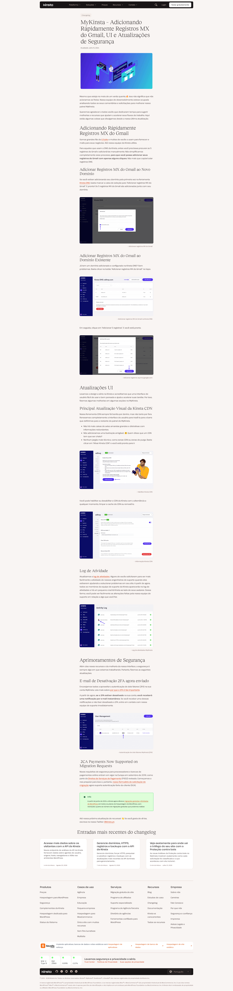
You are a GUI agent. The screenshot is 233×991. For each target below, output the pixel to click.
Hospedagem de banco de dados (146, 945)
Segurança (45, 903)
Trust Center (89, 962)
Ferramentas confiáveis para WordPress (124, 920)
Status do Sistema (48, 922)
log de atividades (101, 576)
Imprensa (175, 918)
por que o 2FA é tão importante (125, 690)
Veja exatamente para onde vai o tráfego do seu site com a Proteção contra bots (169, 846)
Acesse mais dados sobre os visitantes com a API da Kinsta (62, 844)
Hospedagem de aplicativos (115, 945)
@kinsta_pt (109, 822)
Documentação (155, 908)
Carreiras (175, 897)
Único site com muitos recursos (88, 924)
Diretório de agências (121, 913)
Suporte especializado (121, 903)
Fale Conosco (177, 903)
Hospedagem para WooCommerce (86, 915)
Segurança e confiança (181, 913)
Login (164, 5)
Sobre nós (175, 892)
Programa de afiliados (121, 897)
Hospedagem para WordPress (54, 897)
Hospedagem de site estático (175, 945)
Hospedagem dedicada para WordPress (53, 915)
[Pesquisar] (156, 4)
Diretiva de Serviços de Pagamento (104, 778)
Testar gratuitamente (180, 5)
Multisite (81, 936)
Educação (82, 903)
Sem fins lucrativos (86, 931)
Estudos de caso (155, 897)
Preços (43, 892)
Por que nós (176, 908)
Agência (81, 892)
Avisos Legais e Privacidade (178, 926)
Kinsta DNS (85, 183)
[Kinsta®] (48, 4)
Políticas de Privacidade (107, 962)
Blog (150, 892)
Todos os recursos (156, 922)
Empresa (81, 897)
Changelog (86, 15)
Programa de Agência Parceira (125, 908)
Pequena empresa (86, 908)
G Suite (104, 139)
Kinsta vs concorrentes (154, 915)
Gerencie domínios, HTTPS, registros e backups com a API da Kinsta (115, 846)
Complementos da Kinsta (52, 908)
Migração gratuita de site (122, 892)
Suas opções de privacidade (132, 962)
